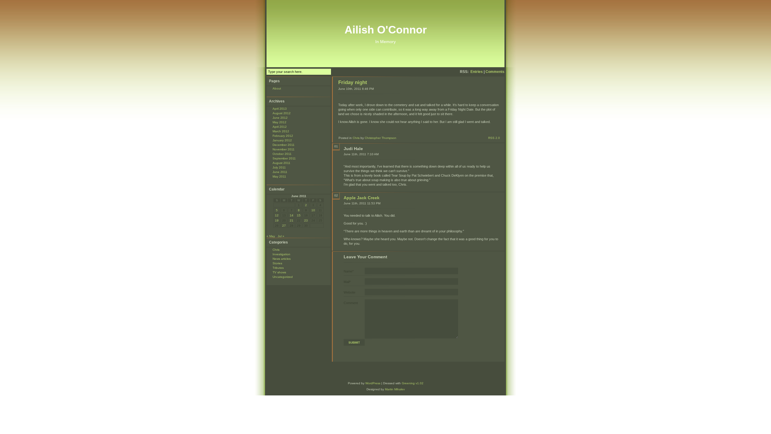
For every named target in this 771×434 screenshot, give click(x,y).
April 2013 (280, 108)
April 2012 (280, 126)
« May (271, 236)
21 (291, 220)
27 (284, 225)
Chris (276, 249)
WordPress (372, 383)
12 (277, 215)
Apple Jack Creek (361, 197)
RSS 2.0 (494, 138)
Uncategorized (283, 276)
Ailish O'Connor (386, 30)
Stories (277, 263)
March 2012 (281, 131)
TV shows (279, 272)
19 (277, 220)
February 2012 (283, 135)
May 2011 (279, 176)
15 (299, 215)
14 (291, 215)
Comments (494, 72)
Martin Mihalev (395, 389)
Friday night (352, 82)
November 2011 (284, 149)
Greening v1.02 (412, 383)
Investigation (281, 254)
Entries (476, 72)
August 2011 (281, 163)
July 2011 (279, 167)
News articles (282, 258)
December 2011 (284, 144)
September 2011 (284, 158)
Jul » (281, 236)
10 (313, 210)
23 (306, 220)
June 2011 (280, 172)
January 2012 (282, 140)
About (277, 88)
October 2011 (282, 154)
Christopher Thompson (380, 138)
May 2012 (279, 122)
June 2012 (280, 117)
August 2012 (282, 113)
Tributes (278, 267)
